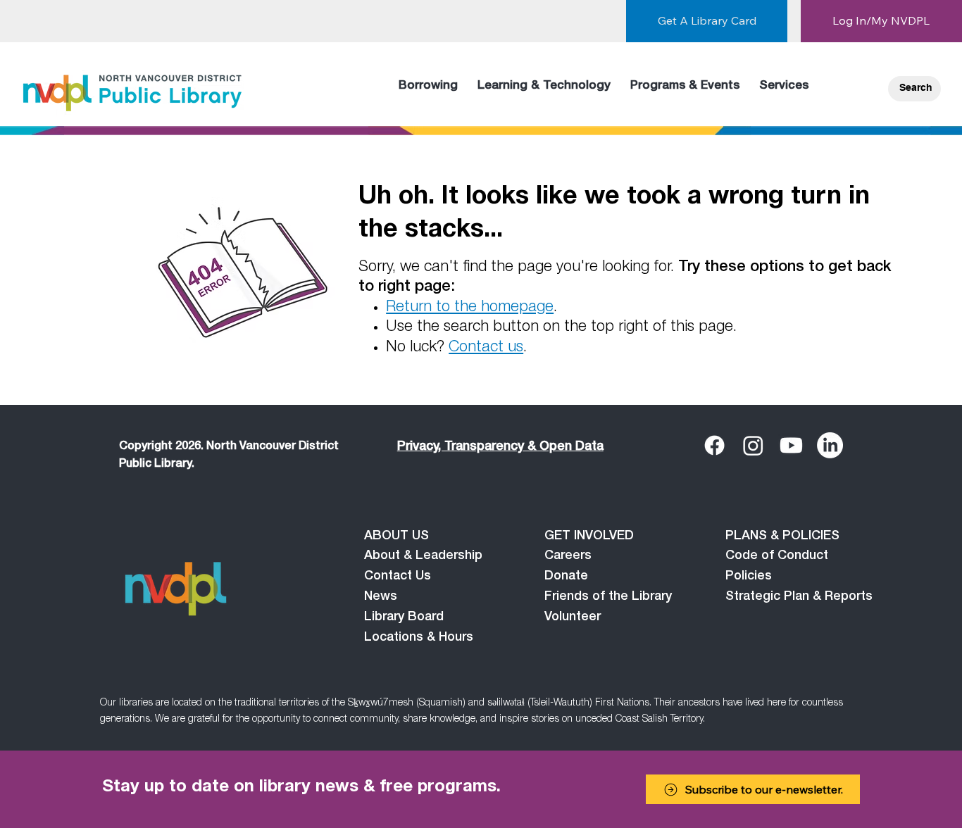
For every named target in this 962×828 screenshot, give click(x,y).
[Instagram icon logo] (753, 445)
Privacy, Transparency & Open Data (500, 447)
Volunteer (572, 617)
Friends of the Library (608, 597)
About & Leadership (423, 556)
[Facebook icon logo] (714, 445)
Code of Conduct (776, 556)
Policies (748, 576)
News (380, 597)
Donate (566, 576)
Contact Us (397, 576)
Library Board (404, 617)
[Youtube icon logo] (791, 445)
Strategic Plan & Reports (799, 597)
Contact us (486, 348)
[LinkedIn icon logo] (830, 445)
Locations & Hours (418, 638)
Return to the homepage (470, 307)
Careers (568, 556)
